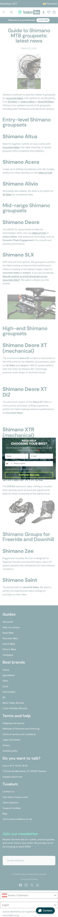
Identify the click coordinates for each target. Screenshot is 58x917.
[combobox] (9, 463)
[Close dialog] (53, 440)
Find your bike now (29, 474)
